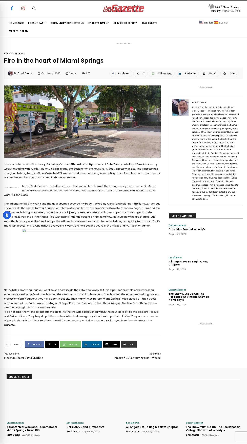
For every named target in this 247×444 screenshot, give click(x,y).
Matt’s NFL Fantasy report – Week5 (138, 357)
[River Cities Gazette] (123, 9)
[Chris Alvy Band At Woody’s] (228, 236)
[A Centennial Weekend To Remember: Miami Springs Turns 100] (34, 401)
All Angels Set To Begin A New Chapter (188, 263)
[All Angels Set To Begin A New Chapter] (228, 268)
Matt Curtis (13, 434)
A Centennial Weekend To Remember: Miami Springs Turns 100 (32, 428)
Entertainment (177, 225)
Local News (18, 53)
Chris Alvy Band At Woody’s (187, 229)
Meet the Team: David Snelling (23, 357)
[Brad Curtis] (11, 73)
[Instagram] (23, 8)
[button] (33, 8)
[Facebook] (12, 8)
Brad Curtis (25, 73)
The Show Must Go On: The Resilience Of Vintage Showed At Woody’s (189, 297)
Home (7, 53)
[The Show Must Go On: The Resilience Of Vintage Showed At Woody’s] (228, 301)
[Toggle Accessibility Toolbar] (7, 215)
